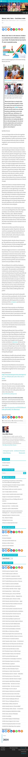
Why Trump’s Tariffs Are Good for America (12, 489)
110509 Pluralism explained (8, 663)
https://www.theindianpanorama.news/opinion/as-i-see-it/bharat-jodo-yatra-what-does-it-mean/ (14, 376)
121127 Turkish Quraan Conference (10, 573)
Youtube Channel (6, 462)
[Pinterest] (14, 29)
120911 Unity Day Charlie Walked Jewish (11, 623)
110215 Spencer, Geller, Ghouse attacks (11, 671)
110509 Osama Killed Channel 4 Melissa (11, 666)
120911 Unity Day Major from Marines (10, 616)
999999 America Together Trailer (10, 571)
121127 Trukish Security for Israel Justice (11, 586)
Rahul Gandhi (8, 80)
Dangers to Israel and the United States (11, 496)
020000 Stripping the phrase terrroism (11, 723)
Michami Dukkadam (6, 538)
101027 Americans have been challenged (11, 696)
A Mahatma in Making (18, 420)
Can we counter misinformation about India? (12, 494)
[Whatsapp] (16, 29)
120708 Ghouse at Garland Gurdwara (10, 638)
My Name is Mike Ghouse (8, 543)
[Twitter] (6, 29)
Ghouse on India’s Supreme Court (9, 522)
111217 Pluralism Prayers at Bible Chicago (11, 651)
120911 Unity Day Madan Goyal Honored (11, 618)
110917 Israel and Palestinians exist (10, 656)
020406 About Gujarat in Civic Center (10, 721)
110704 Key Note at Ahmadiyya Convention (12, 658)
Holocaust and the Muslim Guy (9, 540)
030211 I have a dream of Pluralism (10, 713)
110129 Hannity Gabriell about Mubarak (11, 681)
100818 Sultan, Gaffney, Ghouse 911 (10, 703)
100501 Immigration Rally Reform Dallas (11, 711)
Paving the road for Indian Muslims (10, 508)
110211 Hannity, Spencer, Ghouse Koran (11, 676)
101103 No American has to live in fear (10, 693)
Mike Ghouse (6, 20)
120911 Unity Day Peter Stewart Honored (11, 613)
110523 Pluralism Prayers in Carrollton (11, 661)
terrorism (15, 342)
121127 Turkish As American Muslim (10, 583)
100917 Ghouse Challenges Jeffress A (10, 701)
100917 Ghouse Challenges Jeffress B (10, 698)
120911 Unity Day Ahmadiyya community (11, 628)
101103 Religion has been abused (9, 688)
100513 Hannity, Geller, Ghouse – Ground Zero (12, 708)
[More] (22, 29)
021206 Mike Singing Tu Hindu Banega (10, 718)
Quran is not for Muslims (8, 545)
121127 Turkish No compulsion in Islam (11, 576)
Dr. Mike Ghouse (7, 420)
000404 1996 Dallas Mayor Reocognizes (11, 726)
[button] (24, 13)
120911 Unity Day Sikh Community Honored (12, 608)
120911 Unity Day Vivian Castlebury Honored (12, 603)
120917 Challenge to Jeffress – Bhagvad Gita (12, 596)
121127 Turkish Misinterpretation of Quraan (12, 581)
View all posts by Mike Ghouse (9, 445)
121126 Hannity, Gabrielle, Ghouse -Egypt (11, 588)
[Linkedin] (11, 29)
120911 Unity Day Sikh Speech (9, 606)
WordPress (23, 753)
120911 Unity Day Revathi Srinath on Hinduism (12, 611)
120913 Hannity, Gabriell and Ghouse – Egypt (12, 601)
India (16, 107)
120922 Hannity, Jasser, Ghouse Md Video (11, 593)
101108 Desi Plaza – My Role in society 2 (11, 683)
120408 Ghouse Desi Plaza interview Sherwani (12, 643)
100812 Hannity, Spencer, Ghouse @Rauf (11, 706)
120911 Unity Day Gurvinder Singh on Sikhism (12, 621)
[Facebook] (3, 29)
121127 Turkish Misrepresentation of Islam (12, 578)
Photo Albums (5, 465)
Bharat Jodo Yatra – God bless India (10, 506)
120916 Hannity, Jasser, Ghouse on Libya (11, 598)
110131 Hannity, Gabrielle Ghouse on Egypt (11, 678)
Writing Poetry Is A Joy (7, 520)
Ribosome (22, 748)
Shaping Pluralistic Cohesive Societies (11, 515)
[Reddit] (8, 29)
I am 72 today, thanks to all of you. (9, 491)
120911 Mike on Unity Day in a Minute (10, 631)
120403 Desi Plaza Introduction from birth (12, 646)
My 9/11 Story (5, 535)
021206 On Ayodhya (6, 716)
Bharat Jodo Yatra (6, 422)
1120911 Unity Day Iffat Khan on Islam (10, 648)
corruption (14, 302)
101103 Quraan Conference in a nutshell (11, 691)
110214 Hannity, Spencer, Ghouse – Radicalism (12, 673)
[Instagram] (19, 29)
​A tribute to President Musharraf (9, 503)
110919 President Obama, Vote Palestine (11, 653)
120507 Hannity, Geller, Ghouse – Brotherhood (12, 641)
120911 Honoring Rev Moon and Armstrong (12, 633)
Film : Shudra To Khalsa (7, 517)
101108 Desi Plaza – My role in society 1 (11, 686)
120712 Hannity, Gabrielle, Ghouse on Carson (12, 636)
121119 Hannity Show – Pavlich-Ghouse (11, 591)
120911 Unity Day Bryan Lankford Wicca (11, 626)
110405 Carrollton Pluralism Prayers (10, 668)
